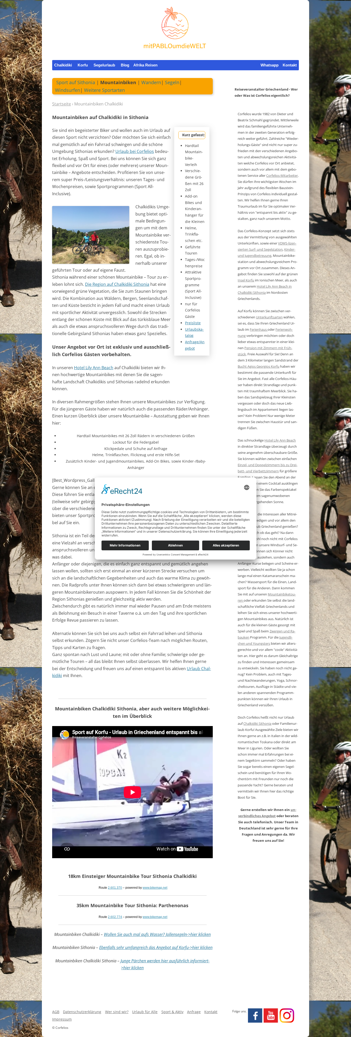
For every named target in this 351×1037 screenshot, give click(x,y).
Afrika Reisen (145, 65)
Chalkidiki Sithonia (257, 723)
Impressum (62, 1019)
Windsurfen (67, 90)
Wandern (151, 82)
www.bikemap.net (155, 887)
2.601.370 (115, 887)
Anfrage (194, 1011)
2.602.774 (115, 917)
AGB (55, 1011)
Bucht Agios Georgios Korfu (258, 366)
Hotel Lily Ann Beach (93, 367)
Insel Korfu (246, 280)
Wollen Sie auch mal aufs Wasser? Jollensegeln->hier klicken (157, 934)
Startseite (61, 104)
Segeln (172, 82)
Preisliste (193, 322)
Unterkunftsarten (269, 317)
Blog (125, 65)
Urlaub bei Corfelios (134, 151)
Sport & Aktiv (172, 1011)
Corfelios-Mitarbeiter (282, 175)
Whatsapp (270, 65)
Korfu (83, 65)
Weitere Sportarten (104, 90)
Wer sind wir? (116, 1011)
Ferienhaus (258, 329)
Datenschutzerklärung (82, 1011)
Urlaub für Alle (145, 1011)
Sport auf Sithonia (75, 82)
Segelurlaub (104, 65)
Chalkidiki (63, 65)
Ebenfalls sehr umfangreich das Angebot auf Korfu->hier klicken (156, 947)
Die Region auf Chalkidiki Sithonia (117, 284)
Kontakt (290, 65)
